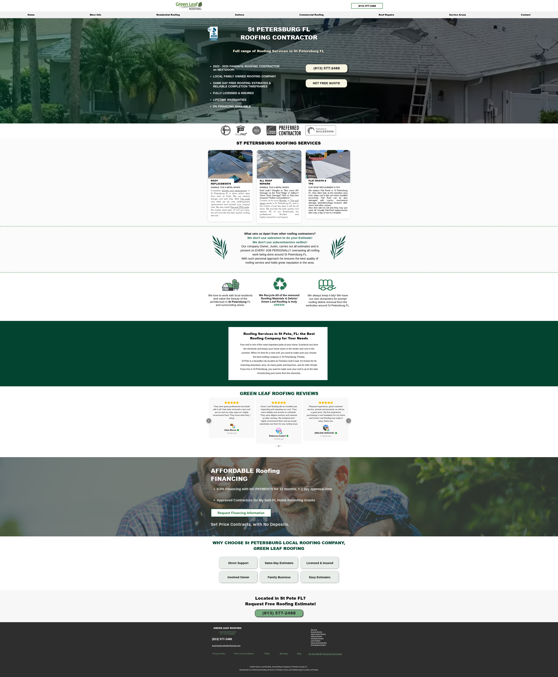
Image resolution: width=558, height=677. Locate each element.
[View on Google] (232, 428)
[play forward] (336, 130)
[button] (95, 14)
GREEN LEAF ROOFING (227, 628)
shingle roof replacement (234, 190)
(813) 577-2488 (222, 639)
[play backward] (224, 130)
